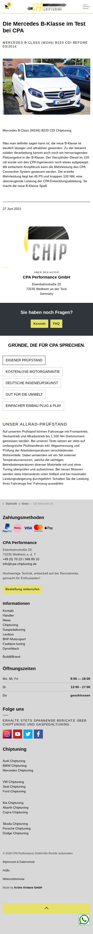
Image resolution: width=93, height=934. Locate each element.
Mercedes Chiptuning (18, 770)
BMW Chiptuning (15, 765)
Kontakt (39, 323)
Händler (8, 615)
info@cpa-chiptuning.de (20, 564)
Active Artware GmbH (28, 887)
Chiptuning (10, 625)
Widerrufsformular (14, 879)
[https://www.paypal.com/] (7, 528)
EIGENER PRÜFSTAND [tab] (24, 360)
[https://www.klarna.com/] (17, 528)
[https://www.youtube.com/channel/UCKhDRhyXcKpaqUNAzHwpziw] (17, 734)
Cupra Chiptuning (15, 812)
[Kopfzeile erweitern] (86, 7)
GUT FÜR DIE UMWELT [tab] (24, 394)
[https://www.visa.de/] (28, 528)
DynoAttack (11, 648)
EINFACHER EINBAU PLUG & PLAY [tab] (33, 406)
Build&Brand (11, 656)
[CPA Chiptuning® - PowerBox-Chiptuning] (46, 6)
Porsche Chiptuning (17, 828)
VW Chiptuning (13, 782)
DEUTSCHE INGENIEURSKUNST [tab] (32, 383)
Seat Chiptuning (14, 786)
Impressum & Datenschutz (19, 862)
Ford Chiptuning (14, 791)
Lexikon (8, 634)
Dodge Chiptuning (15, 833)
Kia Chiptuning (13, 803)
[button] (46, 87)
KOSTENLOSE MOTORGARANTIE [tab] (33, 372)
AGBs (6, 870)
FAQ (56, 323)
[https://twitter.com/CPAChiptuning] (28, 734)
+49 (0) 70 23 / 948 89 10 (21, 559)
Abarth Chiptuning (15, 807)
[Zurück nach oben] (46, 908)
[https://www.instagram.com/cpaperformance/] (7, 734)
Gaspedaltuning (14, 629)
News (7, 620)
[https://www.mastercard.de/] (38, 528)
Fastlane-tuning (14, 644)
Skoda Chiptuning (15, 823)
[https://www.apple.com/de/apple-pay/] (48, 528)
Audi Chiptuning (14, 761)
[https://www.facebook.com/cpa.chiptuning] (38, 734)
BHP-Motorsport (14, 639)
